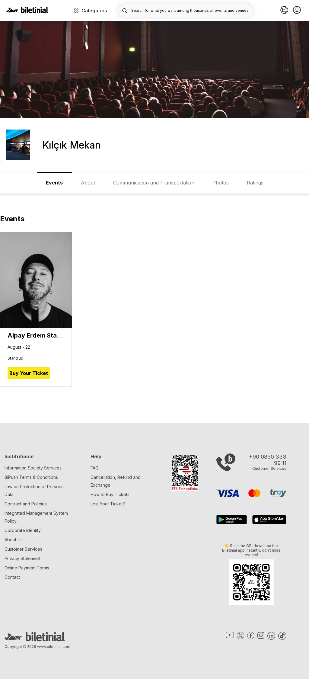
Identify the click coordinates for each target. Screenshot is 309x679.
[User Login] (297, 10)
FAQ (95, 467)
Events (54, 183)
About (88, 183)
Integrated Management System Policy (36, 517)
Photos (220, 183)
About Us (14, 539)
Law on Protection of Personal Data (35, 490)
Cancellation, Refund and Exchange (116, 481)
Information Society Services (33, 467)
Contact (12, 577)
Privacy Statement (22, 558)
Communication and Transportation (153, 183)
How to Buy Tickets (110, 494)
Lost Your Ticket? (108, 503)
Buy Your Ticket (28, 373)
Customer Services (23, 549)
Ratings (255, 183)
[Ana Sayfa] (27, 11)
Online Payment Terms (27, 567)
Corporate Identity (23, 530)
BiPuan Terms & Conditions (31, 477)
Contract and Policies (26, 503)
